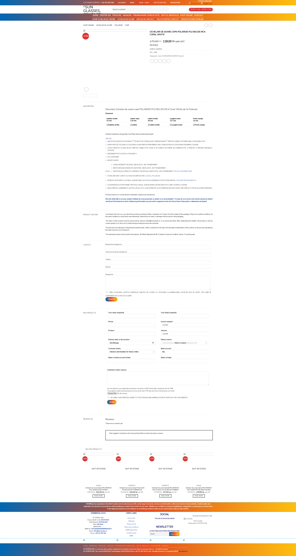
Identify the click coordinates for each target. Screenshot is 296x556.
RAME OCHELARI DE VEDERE (104, 19)
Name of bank (166, 357)
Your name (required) (116, 312)
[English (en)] (206, 3)
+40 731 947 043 (107, 3)
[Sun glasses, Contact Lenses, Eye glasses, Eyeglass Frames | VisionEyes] (94, 9)
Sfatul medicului (170, 15)
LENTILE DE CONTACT (145, 19)
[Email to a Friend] (160, 61)
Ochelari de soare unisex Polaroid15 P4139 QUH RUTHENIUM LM (132, 489)
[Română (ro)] (194, 3)
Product (111, 330)
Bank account (166, 348)
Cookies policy (131, 533)
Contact (198, 15)
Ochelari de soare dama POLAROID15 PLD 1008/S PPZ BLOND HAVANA (199, 489)
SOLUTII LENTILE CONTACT (168, 19)
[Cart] (184, 9)
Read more (98, 496)
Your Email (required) (168, 312)
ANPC (131, 536)
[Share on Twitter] (156, 61)
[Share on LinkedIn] (168, 61)
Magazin (127, 15)
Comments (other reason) (116, 370)
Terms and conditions (131, 527)
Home (95, 15)
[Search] (168, 9)
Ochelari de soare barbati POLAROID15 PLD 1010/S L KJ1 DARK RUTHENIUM (165, 489)
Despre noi (105, 15)
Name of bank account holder (119, 357)
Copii (127, 25)
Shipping (131, 521)
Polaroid (119, 25)
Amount (164, 330)
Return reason (166, 339)
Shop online (186, 15)
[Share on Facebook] (152, 61)
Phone (110, 321)
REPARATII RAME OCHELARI (192, 19)
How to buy (131, 518)
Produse (116, 15)
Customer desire (114, 348)
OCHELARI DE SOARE (125, 19)
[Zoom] (86, 89)
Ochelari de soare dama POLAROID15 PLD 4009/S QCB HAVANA (99, 489)
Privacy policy (131, 524)
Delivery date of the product (118, 339)
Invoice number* (167, 321)
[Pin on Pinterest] (164, 61)
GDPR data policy (131, 530)
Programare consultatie (146, 15)
